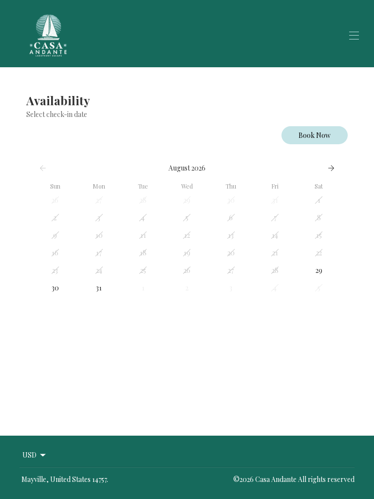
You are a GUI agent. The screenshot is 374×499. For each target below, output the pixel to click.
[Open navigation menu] (354, 35)
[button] (55, 200)
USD (29, 455)
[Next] (331, 168)
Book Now (315, 135)
